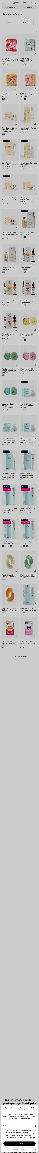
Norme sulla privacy (29, 1147)
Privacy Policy (20, 1130)
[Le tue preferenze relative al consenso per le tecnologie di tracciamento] (36, 1150)
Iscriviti (19, 1143)
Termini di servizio (17, 1149)
